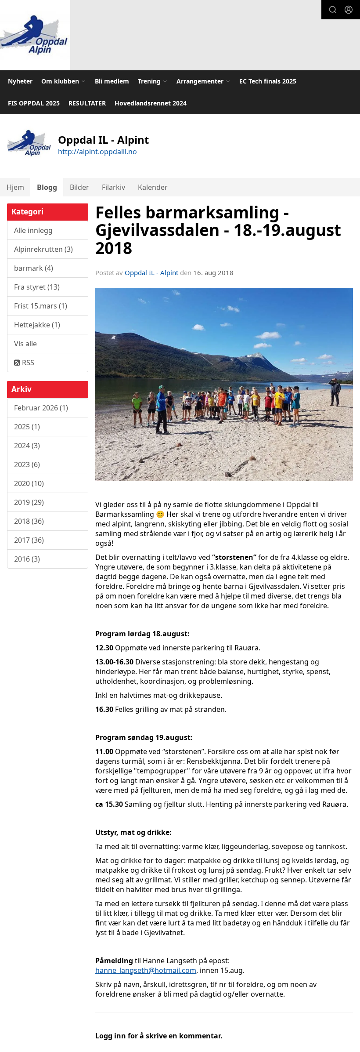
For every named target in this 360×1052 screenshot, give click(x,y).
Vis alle (25, 343)
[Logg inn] (348, 10)
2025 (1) (27, 427)
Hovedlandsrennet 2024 (151, 103)
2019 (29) (29, 502)
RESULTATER (87, 103)
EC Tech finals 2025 (267, 81)
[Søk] (333, 10)
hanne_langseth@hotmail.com (145, 970)
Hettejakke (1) (37, 325)
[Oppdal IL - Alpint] (35, 35)
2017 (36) (29, 540)
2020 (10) (29, 483)
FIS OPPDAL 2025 (34, 103)
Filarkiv (113, 187)
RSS (27, 362)
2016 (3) (27, 559)
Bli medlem (112, 81)
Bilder (79, 187)
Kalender (153, 187)
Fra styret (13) (37, 287)
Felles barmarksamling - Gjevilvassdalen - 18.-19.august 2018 (218, 230)
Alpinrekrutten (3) (43, 249)
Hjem (15, 187)
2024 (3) (27, 445)
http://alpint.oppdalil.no (97, 151)
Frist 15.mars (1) (40, 306)
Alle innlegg (33, 230)
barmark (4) (33, 268)
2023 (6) (27, 464)
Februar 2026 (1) (41, 408)
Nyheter (20, 81)
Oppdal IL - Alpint (151, 272)
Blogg (47, 187)
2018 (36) (29, 521)
